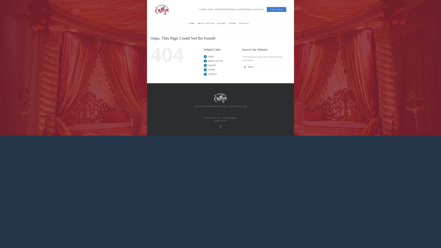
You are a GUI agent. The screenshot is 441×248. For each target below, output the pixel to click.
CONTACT (212, 74)
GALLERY (212, 65)
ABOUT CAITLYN (215, 61)
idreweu (233, 118)
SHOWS (211, 69)
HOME (211, 56)
